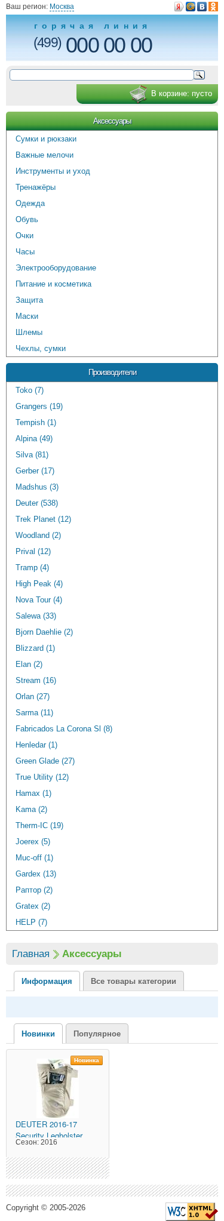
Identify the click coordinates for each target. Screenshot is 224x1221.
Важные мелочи (44, 154)
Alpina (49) (34, 438)
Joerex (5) (33, 841)
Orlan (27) (33, 696)
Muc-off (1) (34, 857)
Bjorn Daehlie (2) (44, 632)
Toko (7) (30, 390)
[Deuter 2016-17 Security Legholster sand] (58, 1088)
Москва (62, 6)
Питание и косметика (53, 283)
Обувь (27, 219)
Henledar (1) (36, 744)
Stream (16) (36, 680)
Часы (25, 251)
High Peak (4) (39, 583)
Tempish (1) (36, 422)
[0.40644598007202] (191, 1211)
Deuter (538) (37, 503)
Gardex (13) (36, 873)
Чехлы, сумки (41, 348)
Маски (27, 316)
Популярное (97, 1033)
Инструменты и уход (53, 171)
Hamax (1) (33, 793)
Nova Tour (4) (39, 599)
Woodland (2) (38, 535)
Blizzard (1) (35, 648)
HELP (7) (31, 922)
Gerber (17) (35, 470)
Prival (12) (33, 551)
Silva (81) (32, 454)
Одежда (30, 203)
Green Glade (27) (45, 760)
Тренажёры (36, 187)
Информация (47, 981)
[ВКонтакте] (202, 6)
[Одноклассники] (213, 6)
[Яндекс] (179, 6)
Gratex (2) (33, 906)
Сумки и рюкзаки (46, 138)
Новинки (38, 1033)
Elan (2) (29, 664)
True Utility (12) (42, 777)
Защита (29, 300)
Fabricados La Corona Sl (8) (64, 728)
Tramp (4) (32, 567)
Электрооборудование (56, 267)
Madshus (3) (37, 486)
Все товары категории (133, 981)
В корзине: (181, 93)
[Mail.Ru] (190, 6)
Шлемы (29, 332)
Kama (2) (31, 809)
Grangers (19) (39, 406)
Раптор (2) (34, 889)
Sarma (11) (34, 712)
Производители (112, 372)
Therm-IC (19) (39, 825)
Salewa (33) (36, 615)
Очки (24, 235)
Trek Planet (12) (43, 519)
